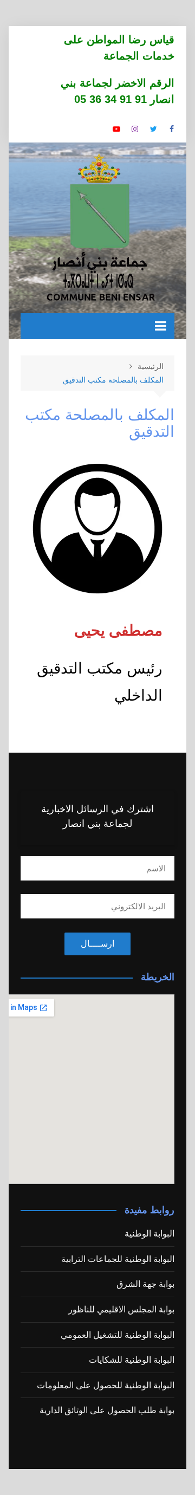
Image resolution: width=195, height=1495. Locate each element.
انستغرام (135, 129)
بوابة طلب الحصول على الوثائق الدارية (107, 1410)
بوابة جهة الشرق (145, 1284)
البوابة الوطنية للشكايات (131, 1359)
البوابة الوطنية (149, 1233)
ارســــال (97, 943)
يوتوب (116, 129)
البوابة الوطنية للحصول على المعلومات (105, 1385)
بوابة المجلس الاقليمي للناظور (121, 1309)
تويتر (153, 129)
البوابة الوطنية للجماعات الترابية (117, 1259)
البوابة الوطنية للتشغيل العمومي (117, 1334)
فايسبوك (172, 129)
